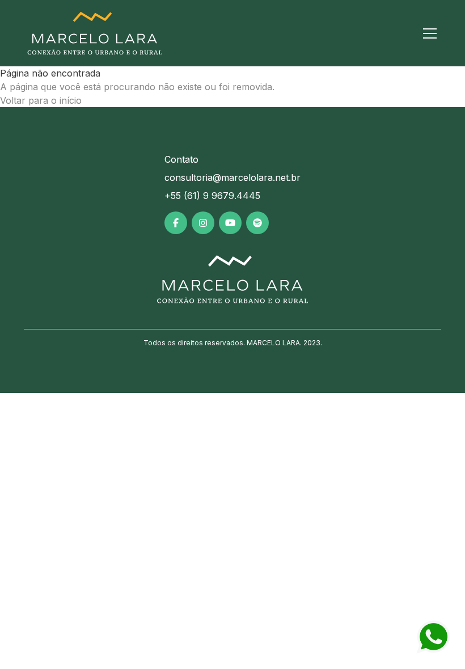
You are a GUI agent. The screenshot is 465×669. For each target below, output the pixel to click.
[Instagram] (203, 222)
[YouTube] (230, 222)
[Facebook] (175, 222)
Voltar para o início (41, 100)
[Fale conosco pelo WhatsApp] (433, 637)
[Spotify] (257, 222)
